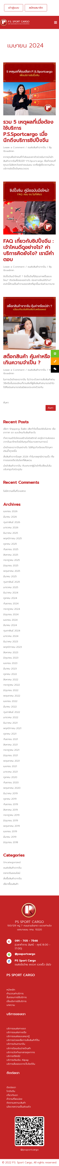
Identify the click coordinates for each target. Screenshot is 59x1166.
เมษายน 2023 (10, 663)
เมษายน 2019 (10, 831)
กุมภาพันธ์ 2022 (11, 712)
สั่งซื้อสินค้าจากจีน (12, 878)
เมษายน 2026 (10, 511)
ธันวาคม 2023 (10, 641)
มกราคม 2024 (10, 636)
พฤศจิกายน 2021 (12, 728)
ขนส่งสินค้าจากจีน (37, 147)
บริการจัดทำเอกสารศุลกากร (21, 1052)
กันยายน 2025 (10, 549)
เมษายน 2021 (10, 766)
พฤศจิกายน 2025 (12, 538)
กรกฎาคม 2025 (11, 560)
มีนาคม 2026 (10, 517)
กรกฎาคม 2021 (11, 750)
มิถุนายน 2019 (10, 820)
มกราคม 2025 (10, 587)
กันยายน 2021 (10, 739)
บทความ (11, 1005)
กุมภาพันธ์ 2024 (11, 630)
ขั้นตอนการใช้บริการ (17, 997)
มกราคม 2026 (10, 527)
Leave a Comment (14, 147)
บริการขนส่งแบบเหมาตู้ (18, 1036)
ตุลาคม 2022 (10, 674)
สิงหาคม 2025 (10, 555)
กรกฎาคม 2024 (11, 609)
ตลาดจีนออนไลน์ (11, 873)
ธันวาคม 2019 (10, 793)
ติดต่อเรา (11, 1087)
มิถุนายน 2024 (11, 614)
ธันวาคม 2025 (10, 533)
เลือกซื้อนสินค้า (10, 884)
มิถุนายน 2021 (10, 755)
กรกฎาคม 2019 (11, 815)
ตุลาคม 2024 (10, 598)
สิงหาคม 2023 (10, 652)
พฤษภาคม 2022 (11, 696)
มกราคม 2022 (10, 717)
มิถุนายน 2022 (10, 690)
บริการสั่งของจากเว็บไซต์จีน (21, 1064)
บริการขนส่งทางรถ (16, 1028)
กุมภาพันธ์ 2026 (11, 522)
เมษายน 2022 (10, 701)
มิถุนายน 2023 (10, 658)
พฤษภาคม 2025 (11, 571)
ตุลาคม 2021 (9, 734)
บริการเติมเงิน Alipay (18, 1060)
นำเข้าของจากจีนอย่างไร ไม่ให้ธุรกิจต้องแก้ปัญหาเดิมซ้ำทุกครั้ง (28, 449)
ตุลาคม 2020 (10, 777)
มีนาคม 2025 (10, 576)
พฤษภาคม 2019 (11, 826)
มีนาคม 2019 (9, 837)
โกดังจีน (11, 1091)
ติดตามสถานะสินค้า (16, 1103)
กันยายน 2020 (11, 782)
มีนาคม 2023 (10, 668)
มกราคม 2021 (10, 772)
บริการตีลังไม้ (13, 1056)
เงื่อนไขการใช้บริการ (17, 1001)
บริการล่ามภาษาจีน (16, 1044)
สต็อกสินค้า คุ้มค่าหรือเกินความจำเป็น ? (26, 359)
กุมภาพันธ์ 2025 (11, 582)
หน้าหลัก (11, 989)
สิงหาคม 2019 (10, 810)
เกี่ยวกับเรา (12, 1095)
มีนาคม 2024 (10, 625)
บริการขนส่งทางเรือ (16, 1032)
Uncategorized (11, 862)
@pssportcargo (29, 1149)
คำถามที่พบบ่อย (14, 1099)
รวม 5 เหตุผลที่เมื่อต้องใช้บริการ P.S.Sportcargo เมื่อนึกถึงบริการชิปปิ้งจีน (28, 131)
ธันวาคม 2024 (10, 592)
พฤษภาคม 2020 (11, 788)
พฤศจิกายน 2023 (12, 647)
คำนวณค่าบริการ (15, 993)
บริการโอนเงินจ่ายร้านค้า (19, 1048)
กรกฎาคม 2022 (11, 685)
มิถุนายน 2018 (10, 842)
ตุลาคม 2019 (10, 799)
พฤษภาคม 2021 (11, 761)
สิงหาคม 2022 (10, 679)
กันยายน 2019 (10, 804)
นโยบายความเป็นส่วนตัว (19, 1106)
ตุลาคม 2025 (10, 544)
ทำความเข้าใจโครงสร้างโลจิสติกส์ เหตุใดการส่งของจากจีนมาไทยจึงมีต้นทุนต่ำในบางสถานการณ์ (29, 440)
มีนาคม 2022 (10, 706)
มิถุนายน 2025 (10, 565)
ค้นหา (6, 402)
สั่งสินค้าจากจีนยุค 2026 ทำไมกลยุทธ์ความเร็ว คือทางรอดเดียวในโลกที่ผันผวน (28, 458)
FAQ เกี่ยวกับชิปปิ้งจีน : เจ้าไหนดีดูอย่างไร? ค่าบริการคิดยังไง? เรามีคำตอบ (28, 250)
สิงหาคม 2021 (10, 744)
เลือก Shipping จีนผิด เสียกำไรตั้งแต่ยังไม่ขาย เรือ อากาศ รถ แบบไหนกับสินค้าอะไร (29, 430)
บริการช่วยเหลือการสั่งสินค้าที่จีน (23, 1040)
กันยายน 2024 (11, 603)
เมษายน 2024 (10, 620)
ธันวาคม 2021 (10, 723)
